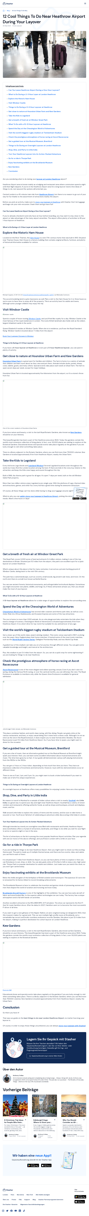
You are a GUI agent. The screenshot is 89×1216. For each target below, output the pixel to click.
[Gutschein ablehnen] (87, 488)
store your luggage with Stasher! (72, 1026)
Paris (12, 1195)
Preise (14, 1200)
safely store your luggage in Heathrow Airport (39, 496)
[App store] (83, 498)
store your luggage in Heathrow (47, 202)
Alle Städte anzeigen (43, 1195)
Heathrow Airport (46, 194)
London (5, 1195)
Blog (8, 10)
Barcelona (20, 1195)
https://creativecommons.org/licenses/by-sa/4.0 (38, 295)
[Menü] (85, 3)
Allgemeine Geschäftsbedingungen (32, 1204)
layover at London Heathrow (48, 179)
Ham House (34, 238)
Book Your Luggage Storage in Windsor (18, 336)
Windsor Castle (34, 318)
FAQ (20, 1200)
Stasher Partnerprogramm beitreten (50, 1200)
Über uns (6, 1200)
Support (27, 1200)
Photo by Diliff (7, 990)
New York (30, 1195)
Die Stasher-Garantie (10, 1204)
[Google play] (76, 498)
